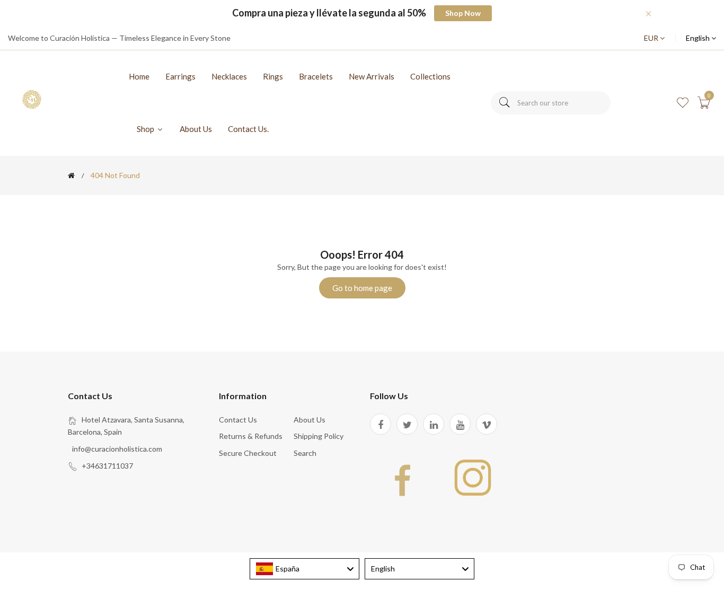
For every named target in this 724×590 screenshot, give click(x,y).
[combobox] (551, 103)
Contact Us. (248, 129)
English (698, 37)
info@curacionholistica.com (117, 448)
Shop (146, 129)
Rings (273, 76)
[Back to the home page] (71, 175)
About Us (196, 129)
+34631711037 (107, 465)
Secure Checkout (248, 452)
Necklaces (229, 76)
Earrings (180, 76)
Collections (430, 76)
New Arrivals (371, 76)
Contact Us (238, 419)
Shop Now (463, 12)
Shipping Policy (318, 436)
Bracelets (316, 76)
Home (139, 76)
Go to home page (362, 288)
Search (305, 452)
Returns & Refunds (250, 436)
